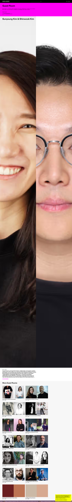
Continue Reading (5, 378)
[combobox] (35, 1)
